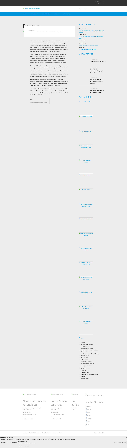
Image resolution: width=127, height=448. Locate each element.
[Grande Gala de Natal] (86, 225)
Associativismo (33, 102)
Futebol (45, 102)
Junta (56, 14)
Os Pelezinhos (40, 102)
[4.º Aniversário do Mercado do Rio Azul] (86, 137)
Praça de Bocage (85, 355)
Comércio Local (85, 372)
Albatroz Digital (58, 432)
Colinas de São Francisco (87, 348)
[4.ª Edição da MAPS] (86, 196)
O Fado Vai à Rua (85, 346)
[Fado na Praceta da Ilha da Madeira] (86, 313)
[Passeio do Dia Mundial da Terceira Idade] (86, 210)
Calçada (83, 376)
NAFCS (83, 342)
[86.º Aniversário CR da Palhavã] (86, 254)
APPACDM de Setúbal (86, 365)
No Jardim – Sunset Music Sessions (87, 49)
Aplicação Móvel (100, 1)
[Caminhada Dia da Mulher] (86, 166)
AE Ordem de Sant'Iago (87, 344)
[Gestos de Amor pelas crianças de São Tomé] (86, 152)
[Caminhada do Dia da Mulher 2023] (86, 298)
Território (34, 14)
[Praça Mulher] (86, 181)
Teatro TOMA (84, 359)
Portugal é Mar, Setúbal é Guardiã (89, 350)
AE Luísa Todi (84, 357)
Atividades (46, 14)
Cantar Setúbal (84, 370)
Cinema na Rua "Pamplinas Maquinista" (88, 45)
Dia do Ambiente (85, 378)
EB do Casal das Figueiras (87, 363)
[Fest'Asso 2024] (86, 108)
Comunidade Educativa (87, 352)
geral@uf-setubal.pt (82, 9)
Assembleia (66, 14)
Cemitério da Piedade (86, 361)
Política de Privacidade (99, 432)
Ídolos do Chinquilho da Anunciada (89, 374)
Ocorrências (101, 3)
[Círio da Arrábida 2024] (86, 122)
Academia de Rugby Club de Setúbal (90, 353)
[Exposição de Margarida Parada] (86, 240)
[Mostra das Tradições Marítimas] (86, 283)
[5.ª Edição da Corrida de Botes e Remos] (86, 269)
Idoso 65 (83, 367)
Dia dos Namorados (86, 368)
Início (24, 14)
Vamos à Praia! (82, 42)
